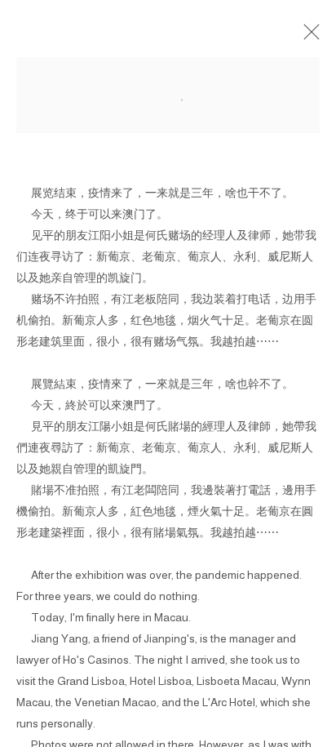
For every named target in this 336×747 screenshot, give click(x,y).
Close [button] (307, 36)
